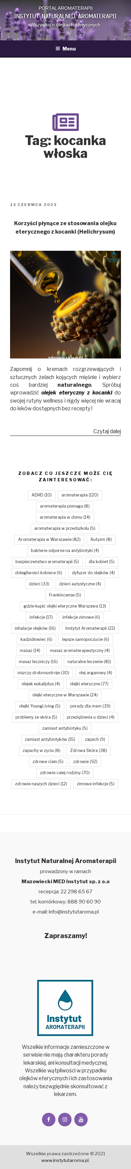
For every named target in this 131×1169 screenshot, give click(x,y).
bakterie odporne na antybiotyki (65, 550)
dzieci (39, 583)
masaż (30, 650)
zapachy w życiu (41, 750)
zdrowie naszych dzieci (41, 783)
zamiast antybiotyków (50, 739)
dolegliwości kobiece (38, 572)
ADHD (42, 494)
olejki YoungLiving (39, 706)
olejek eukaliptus (40, 683)
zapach (95, 739)
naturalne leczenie (89, 661)
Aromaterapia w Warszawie (49, 539)
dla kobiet (102, 561)
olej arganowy (95, 672)
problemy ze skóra (36, 717)
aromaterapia (79, 494)
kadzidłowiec (36, 639)
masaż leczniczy (38, 661)
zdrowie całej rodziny (65, 772)
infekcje (41, 617)
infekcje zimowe (81, 617)
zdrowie (85, 761)
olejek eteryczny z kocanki (75, 392)
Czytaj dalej (107, 432)
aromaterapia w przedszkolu (64, 528)
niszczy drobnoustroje (43, 672)
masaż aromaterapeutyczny (80, 650)
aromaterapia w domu (65, 517)
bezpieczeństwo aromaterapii (47, 561)
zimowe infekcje (96, 783)
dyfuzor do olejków (93, 572)
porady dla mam (90, 706)
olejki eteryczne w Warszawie (65, 694)
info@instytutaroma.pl (74, 912)
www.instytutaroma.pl (65, 1160)
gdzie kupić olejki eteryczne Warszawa (65, 606)
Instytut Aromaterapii (90, 628)
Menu (69, 48)
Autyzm (101, 539)
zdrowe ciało (48, 761)
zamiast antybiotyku (65, 728)
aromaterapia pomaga (65, 506)
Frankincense (65, 594)
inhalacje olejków (35, 628)
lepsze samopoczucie (85, 639)
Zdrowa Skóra (88, 750)
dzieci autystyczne (80, 583)
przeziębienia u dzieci (91, 717)
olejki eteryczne (89, 683)
